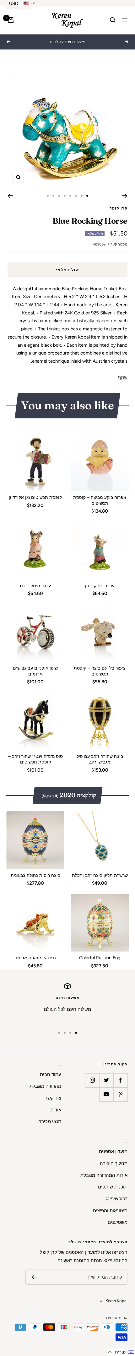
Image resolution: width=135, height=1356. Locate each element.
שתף (122, 377)
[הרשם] (34, 1277)
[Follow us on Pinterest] (120, 1094)
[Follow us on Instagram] (92, 1080)
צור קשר (53, 1098)
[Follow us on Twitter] (106, 1080)
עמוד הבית (50, 1074)
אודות (55, 1110)
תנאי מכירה (49, 1121)
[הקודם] (124, 196)
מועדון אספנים (113, 1151)
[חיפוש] (113, 20)
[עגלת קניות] (11, 20)
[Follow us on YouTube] (106, 1094)
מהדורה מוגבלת (45, 1086)
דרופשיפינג (116, 1199)
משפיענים (117, 1222)
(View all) (49, 796)
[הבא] (10, 196)
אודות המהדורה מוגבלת (103, 1175)
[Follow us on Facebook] (120, 1080)
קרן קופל (118, 208)
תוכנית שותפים (112, 1187)
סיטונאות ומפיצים (110, 1211)
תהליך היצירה (113, 1163)
